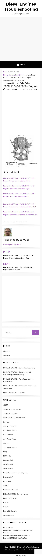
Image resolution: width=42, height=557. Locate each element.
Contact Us (7, 355)
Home (5, 75)
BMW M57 (7, 456)
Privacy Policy (21, 556)
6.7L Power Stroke (9, 439)
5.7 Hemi (6, 422)
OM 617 (6, 507)
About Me (6, 351)
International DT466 (16, 75)
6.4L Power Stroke (9, 430)
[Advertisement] (21, 39)
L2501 (5, 502)
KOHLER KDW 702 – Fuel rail (14, 393)
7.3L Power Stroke (9, 447)
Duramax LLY (8, 477)
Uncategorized (8, 515)
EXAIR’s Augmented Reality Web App (16, 535)
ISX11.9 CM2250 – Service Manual (15, 494)
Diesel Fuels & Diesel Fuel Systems (15, 473)
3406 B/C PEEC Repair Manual (14, 418)
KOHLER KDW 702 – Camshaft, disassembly (19, 368)
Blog (5, 452)
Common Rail (8, 460)
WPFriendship (19, 550)
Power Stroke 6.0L (9, 511)
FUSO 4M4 (7, 481)
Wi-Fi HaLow (8, 528)
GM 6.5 (6, 485)
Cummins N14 (8, 469)
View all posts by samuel (12, 244)
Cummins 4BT (8, 464)
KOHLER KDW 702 (10, 498)
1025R (5, 405)
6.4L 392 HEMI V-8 (10, 426)
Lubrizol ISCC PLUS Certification (15, 538)
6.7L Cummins (8, 435)
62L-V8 (6, 443)
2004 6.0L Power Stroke (12, 409)
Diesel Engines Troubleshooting (28, 547)
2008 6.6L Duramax (10, 413)
